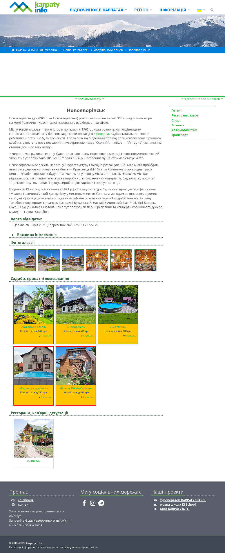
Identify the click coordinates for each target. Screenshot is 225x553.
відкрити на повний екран (202, 99)
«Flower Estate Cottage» (76, 388)
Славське (46, 335)
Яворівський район (108, 50)
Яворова (102, 134)
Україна (51, 50)
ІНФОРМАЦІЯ (173, 10)
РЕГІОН (141, 10)
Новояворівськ (139, 50)
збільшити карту (89, 99)
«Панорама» (76, 327)
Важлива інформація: (36, 234)
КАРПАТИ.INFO (27, 50)
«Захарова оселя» (33, 327)
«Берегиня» (118, 327)
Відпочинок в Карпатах (96, 10)
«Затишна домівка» (33, 388)
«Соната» (33, 461)
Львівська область (75, 50)
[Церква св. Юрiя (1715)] (26, 259)
